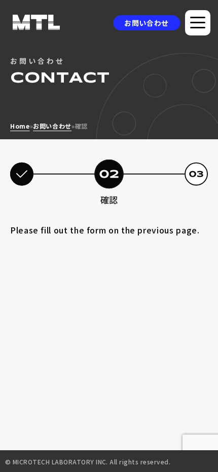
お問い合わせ (146, 23)
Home (20, 126)
